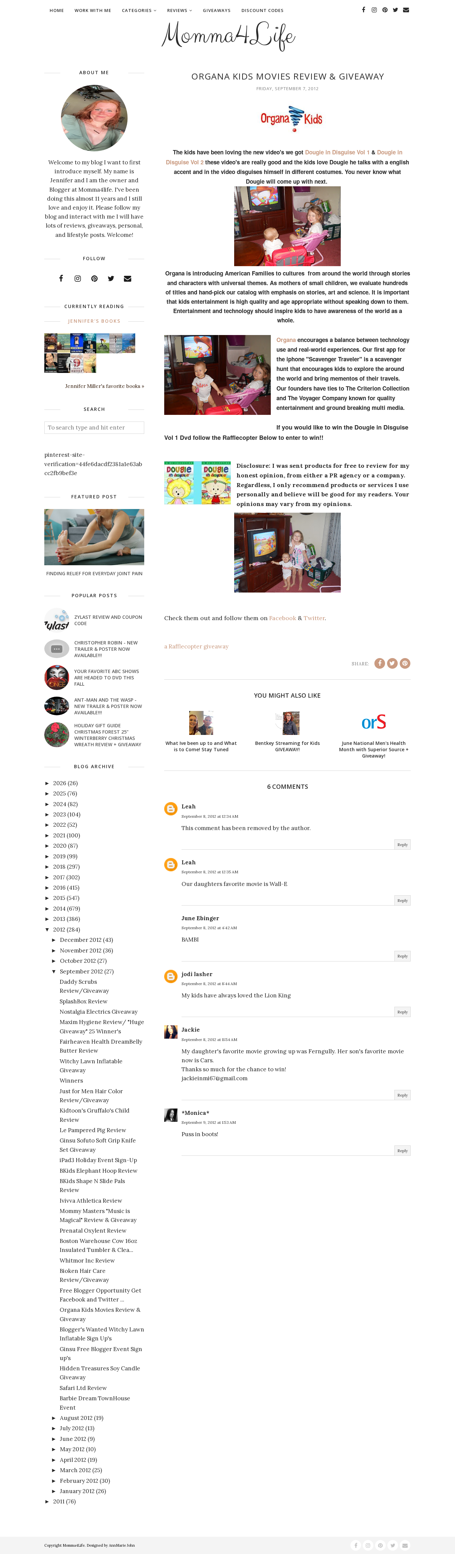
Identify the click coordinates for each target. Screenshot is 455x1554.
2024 (59, 804)
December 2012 (81, 940)
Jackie (191, 1029)
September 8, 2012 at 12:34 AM (210, 816)
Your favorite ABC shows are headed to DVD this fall (106, 677)
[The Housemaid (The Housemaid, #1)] (76, 351)
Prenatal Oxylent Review (93, 1230)
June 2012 (73, 1439)
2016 (59, 887)
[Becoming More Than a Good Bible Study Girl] (50, 370)
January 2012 (77, 1491)
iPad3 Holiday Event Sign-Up (98, 1160)
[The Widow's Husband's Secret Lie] (89, 352)
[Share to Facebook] (379, 663)
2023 (59, 814)
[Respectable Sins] (50, 350)
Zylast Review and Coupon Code (108, 620)
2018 (59, 866)
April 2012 (73, 1460)
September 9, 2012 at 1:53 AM (209, 1122)
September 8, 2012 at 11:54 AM (209, 1039)
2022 (59, 824)
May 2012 (72, 1449)
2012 (59, 929)
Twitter (314, 618)
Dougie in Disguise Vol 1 (337, 152)
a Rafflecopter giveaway (196, 646)
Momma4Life (227, 35)
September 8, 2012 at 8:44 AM (209, 983)
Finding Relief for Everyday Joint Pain (94, 573)
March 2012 (75, 1470)
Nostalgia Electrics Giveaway (99, 1011)
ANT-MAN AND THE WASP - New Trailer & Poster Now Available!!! (108, 706)
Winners (71, 1080)
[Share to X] (392, 663)
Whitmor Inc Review (87, 1260)
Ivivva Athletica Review (91, 1200)
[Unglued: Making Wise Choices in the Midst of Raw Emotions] (102, 351)
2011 (59, 1501)
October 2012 (78, 960)
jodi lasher (197, 974)
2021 (59, 835)
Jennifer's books (94, 321)
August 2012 (76, 1418)
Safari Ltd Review (83, 1388)
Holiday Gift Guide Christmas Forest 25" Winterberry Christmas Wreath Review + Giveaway (107, 735)
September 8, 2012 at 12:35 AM (210, 871)
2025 (59, 793)
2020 (60, 845)
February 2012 (79, 1480)
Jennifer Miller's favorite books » (104, 386)
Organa (286, 340)
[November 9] (76, 371)
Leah (189, 806)
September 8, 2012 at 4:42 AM (209, 927)
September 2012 (81, 971)
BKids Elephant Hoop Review (99, 1170)
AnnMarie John (122, 1545)
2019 (59, 856)
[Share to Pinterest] (405, 663)
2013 (59, 919)
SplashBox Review (84, 1001)
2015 (59, 898)
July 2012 (72, 1428)
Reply (402, 844)
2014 (59, 908)
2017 (59, 877)
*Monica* (195, 1113)
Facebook (282, 618)
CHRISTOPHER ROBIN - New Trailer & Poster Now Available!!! (106, 648)
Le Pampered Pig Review (93, 1130)
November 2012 (81, 950)
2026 (59, 783)
